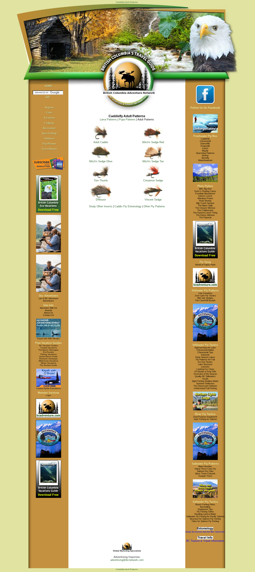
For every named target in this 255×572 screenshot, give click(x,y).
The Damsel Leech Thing (205, 212)
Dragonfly (205, 146)
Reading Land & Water (205, 514)
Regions (49, 107)
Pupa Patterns (127, 119)
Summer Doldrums (205, 383)
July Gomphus (205, 293)
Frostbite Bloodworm (205, 193)
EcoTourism (48, 352)
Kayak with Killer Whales (48, 338)
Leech (205, 148)
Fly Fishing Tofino (205, 511)
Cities (49, 112)
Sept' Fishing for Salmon (205, 419)
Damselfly (205, 143)
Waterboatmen (205, 160)
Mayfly (205, 150)
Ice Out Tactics (205, 362)
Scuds (205, 378)
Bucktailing (205, 507)
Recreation (49, 128)
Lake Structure (205, 364)
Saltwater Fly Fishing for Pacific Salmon (205, 516)
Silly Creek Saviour (205, 203)
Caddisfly (205, 139)
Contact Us (48, 315)
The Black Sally (205, 205)
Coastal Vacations (48, 348)
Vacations (49, 117)
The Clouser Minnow (205, 208)
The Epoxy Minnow (205, 215)
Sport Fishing (49, 133)
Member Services (48, 392)
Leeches (205, 367)
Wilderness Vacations (48, 361)
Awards (48, 310)
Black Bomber (205, 466)
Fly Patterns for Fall (205, 359)
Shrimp (205, 155)
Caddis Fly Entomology (128, 206)
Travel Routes (49, 148)
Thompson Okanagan (48, 350)
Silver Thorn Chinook (205, 473)
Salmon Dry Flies (205, 471)
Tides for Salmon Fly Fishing (205, 521)
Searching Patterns (205, 153)
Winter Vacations (48, 363)
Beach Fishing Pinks (205, 504)
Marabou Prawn (205, 198)
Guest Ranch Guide (48, 356)
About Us (48, 313)
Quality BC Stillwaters (205, 376)
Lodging (49, 122)
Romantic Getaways (48, 359)
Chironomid (205, 141)
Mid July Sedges (205, 298)
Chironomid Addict (205, 350)
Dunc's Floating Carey (205, 191)
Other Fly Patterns (154, 206)
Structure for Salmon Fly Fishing (205, 519)
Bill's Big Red (205, 189)
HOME (48, 86)
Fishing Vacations (48, 354)
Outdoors (49, 138)
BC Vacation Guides (48, 345)
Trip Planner (49, 143)
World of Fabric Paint (205, 264)
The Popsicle (205, 217)
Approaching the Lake (205, 347)
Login (48, 395)
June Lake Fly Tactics (205, 295)
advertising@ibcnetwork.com (127, 559)
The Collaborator (205, 210)
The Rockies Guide (48, 365)
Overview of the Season (205, 374)
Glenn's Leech (205, 196)
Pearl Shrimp (205, 201)
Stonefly (205, 158)
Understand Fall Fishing (205, 388)
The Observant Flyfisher (205, 386)
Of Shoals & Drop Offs (205, 371)
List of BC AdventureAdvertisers (48, 299)
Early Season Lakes (205, 357)
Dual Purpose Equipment (205, 417)
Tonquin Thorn (205, 476)
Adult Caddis (100, 142)
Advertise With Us (48, 308)
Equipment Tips (205, 509)
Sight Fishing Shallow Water (205, 381)
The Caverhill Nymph (205, 300)
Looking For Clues (205, 369)
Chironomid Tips (205, 352)
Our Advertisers (48, 295)
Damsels (205, 355)
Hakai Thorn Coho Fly (205, 469)
